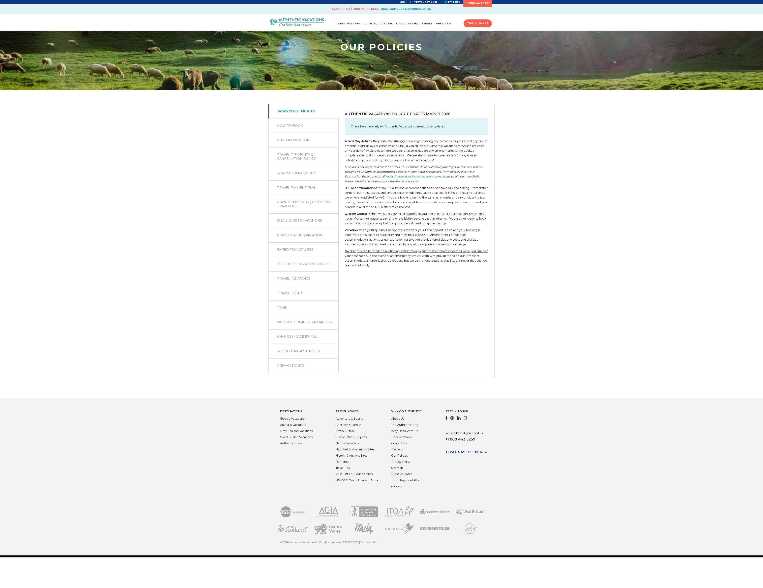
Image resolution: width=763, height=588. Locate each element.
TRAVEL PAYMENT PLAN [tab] (297, 188)
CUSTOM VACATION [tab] (293, 140)
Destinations (349, 23)
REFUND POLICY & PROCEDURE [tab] (303, 264)
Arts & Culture (345, 431)
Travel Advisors (426, 2)
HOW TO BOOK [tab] (290, 126)
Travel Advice (347, 411)
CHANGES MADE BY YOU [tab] (297, 336)
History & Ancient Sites (351, 455)
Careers (396, 486)
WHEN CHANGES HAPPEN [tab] (298, 351)
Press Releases (401, 474)
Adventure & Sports (349, 418)
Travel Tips (343, 468)
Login (403, 2)
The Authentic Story (405, 425)
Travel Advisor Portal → (466, 452)
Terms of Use (368, 542)
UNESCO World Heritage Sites (357, 480)
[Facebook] (446, 418)
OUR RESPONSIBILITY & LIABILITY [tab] (304, 322)
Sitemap (397, 468)
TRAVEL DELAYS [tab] (290, 293)
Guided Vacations (378, 23)
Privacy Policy (401, 462)
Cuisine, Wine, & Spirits (351, 437)
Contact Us (399, 443)
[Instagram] (452, 418)
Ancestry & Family (348, 425)
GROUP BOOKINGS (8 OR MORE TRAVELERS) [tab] (303, 204)
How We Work (401, 437)
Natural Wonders (347, 443)
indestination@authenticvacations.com (413, 176)
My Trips (453, 2)
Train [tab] (282, 307)
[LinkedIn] (459, 418)
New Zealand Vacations (296, 431)
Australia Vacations (293, 425)
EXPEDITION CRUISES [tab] (295, 250)
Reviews (397, 449)
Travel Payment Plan (405, 480)
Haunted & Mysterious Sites (355, 449)
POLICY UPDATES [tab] (296, 111)
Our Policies (399, 455)
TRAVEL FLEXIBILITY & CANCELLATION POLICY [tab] (296, 157)
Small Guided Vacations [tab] (299, 221)
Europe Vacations (292, 418)
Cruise (427, 23)
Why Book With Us (404, 431)
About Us (443, 23)
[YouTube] (465, 418)
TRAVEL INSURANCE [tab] (293, 279)
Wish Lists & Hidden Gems (354, 474)
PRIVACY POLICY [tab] (290, 365)
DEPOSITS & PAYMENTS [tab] (296, 173)
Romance (342, 462)
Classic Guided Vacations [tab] (300, 235)
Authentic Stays (291, 443)
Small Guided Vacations (296, 437)
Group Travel (407, 23)
